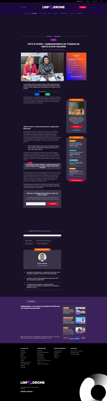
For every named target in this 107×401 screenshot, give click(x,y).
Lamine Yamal (73, 67)
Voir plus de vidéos (74, 338)
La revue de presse (76, 99)
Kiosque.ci (87, 1)
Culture (72, 13)
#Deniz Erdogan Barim (42, 243)
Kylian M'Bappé (73, 62)
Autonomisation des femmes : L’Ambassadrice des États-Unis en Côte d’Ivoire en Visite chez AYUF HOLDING (42, 166)
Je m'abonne (82, 7)
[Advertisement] (53, 25)
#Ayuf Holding (28, 240)
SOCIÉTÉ (55, 13)
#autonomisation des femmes (43, 240)
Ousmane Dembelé (74, 65)
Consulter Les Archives (76, 76)
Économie (34, 13)
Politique (26, 13)
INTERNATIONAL (63, 13)
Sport (49, 13)
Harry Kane (72, 69)
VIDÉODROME (79, 13)
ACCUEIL (49, 36)
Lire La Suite (76, 126)
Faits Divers (42, 13)
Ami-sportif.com (95, 1)
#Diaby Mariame (29, 243)
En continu (76, 137)
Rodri (71, 72)
